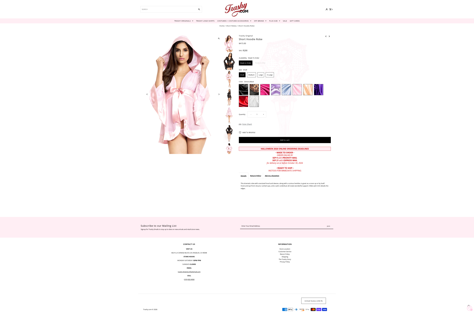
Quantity (242, 114)
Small (242, 75)
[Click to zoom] (219, 38)
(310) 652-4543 (189, 279)
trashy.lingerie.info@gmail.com (189, 272)
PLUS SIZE (273, 21)
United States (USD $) (314, 301)
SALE (285, 21)
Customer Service (284, 251)
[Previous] (147, 94)
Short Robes (231, 26)
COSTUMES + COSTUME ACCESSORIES (233, 21)
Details (243, 176)
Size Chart (247, 124)
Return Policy (255, 176)
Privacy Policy (285, 262)
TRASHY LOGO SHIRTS (205, 21)
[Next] (219, 94)
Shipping (285, 257)
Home (222, 26)
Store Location (284, 249)
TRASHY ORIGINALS (182, 21)
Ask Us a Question (272, 176)
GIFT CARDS (295, 21)
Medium (251, 75)
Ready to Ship (260, 63)
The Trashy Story (285, 259)
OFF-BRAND (259, 21)
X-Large (270, 75)
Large (261, 75)
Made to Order (245, 63)
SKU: (240, 50)
